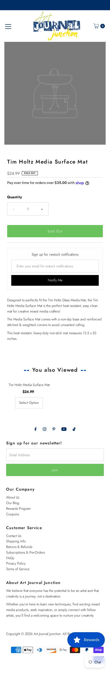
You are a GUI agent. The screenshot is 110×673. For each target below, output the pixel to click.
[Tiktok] (74, 429)
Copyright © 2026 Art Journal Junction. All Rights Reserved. (48, 633)
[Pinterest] (53, 429)
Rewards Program (18, 508)
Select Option (29, 402)
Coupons (12, 514)
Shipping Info (16, 541)
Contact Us (13, 535)
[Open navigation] (8, 26)
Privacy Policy (16, 563)
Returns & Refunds (19, 546)
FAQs (10, 557)
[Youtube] (64, 429)
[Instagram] (44, 429)
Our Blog (12, 502)
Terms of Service (17, 568)
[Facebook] (36, 429)
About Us (12, 497)
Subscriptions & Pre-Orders (25, 552)
